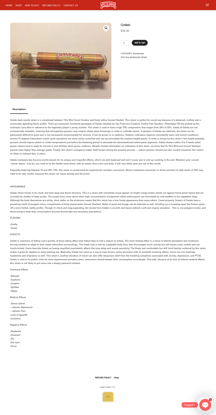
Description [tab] (19, 109)
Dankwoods (138, 53)
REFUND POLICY (51, 5)
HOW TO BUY (32, 5)
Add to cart (139, 42)
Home (9, 5)
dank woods (106, 387)
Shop (18, 5)
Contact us (71, 5)
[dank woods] (108, 5)
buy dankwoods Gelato (136, 57)
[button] (106, 28)
